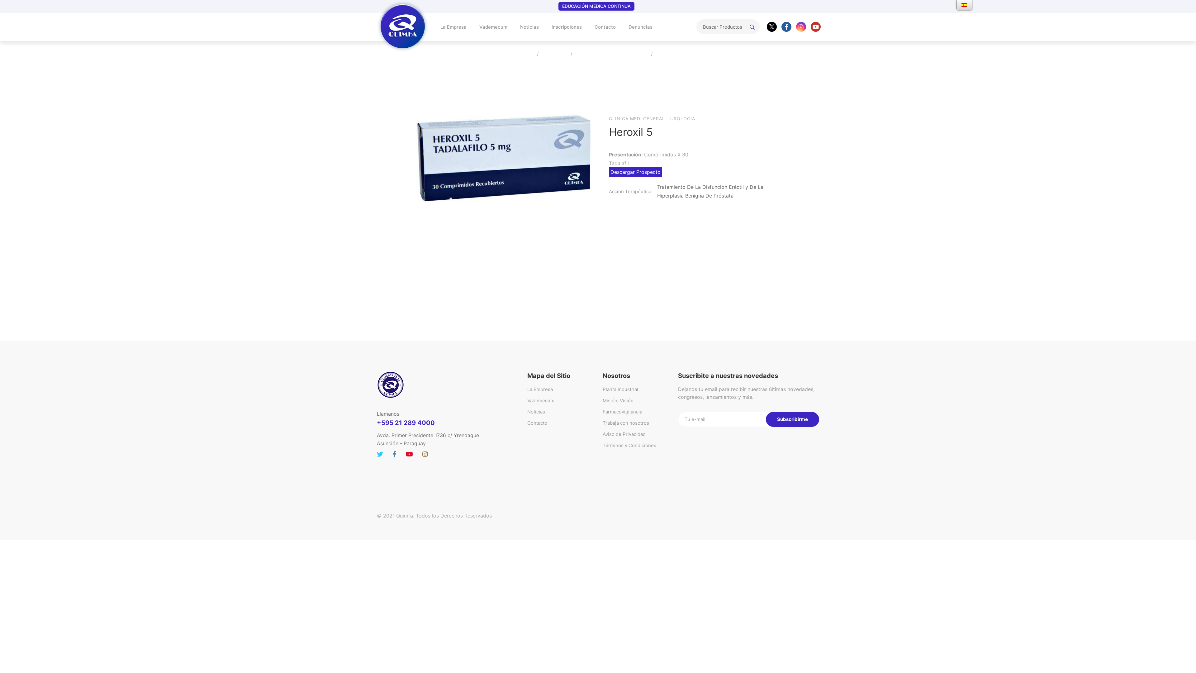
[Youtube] (815, 27)
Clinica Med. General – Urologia (611, 54)
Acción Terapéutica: (631, 191)
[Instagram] (801, 27)
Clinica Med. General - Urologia (652, 118)
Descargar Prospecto (635, 172)
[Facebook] (786, 27)
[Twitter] (771, 27)
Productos (554, 54)
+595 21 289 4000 (406, 423)
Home (525, 54)
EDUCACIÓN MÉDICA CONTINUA (596, 6)
